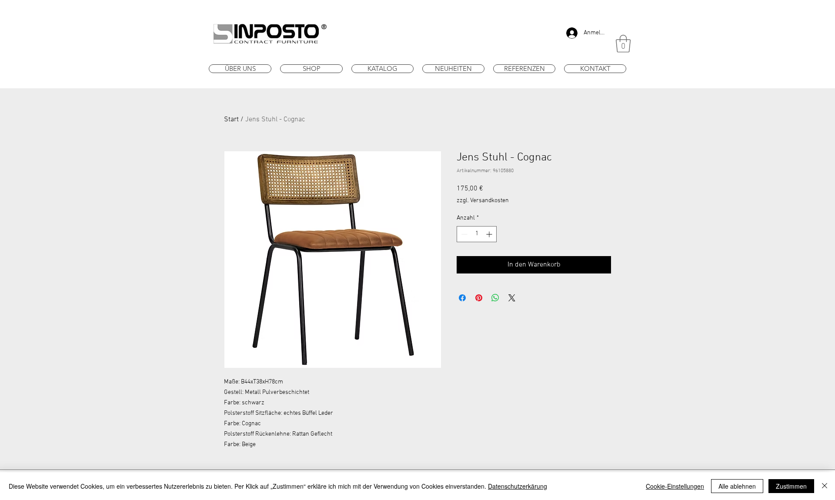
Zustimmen (791, 486)
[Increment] (489, 234)
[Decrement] (463, 234)
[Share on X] (512, 298)
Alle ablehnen (737, 486)
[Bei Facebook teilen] (462, 298)
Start (231, 119)
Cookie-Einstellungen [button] (675, 486)
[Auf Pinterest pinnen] (479, 298)
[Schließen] (824, 486)
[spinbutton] (476, 234)
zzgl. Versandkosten (483, 200)
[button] (623, 43)
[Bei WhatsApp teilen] (495, 298)
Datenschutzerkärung (517, 486)
